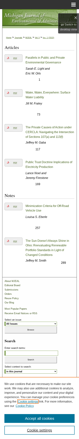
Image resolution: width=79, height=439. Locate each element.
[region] (39, 408)
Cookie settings (28, 401)
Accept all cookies (39, 418)
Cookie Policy (25, 405)
